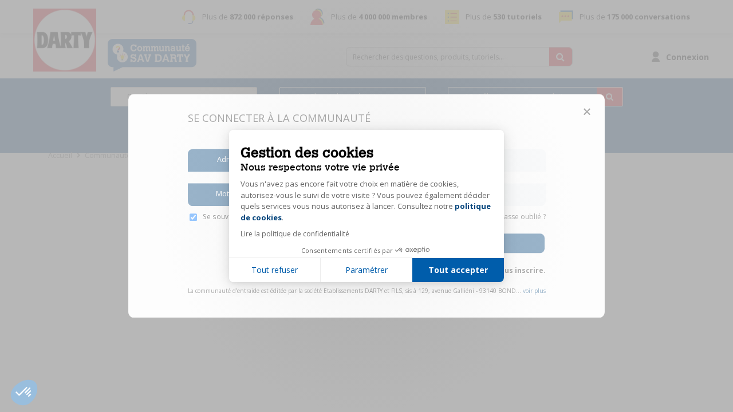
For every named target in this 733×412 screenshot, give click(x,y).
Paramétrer (366, 269)
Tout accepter (458, 269)
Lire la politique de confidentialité (295, 234)
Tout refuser (274, 269)
